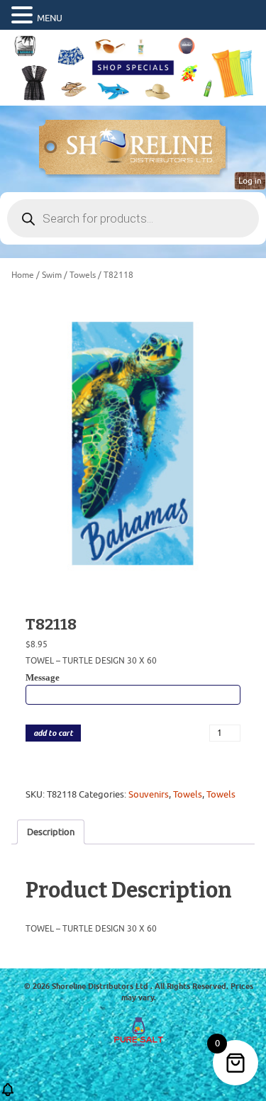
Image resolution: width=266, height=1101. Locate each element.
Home (22, 275)
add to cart (53, 733)
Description (50, 832)
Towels (83, 275)
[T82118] (133, 443)
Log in (250, 180)
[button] (24, 15)
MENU (49, 18)
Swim (52, 275)
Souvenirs (148, 794)
